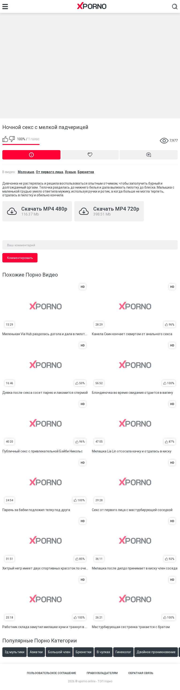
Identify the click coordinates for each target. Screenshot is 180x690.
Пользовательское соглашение (51, 673)
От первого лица (49, 172)
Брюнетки (86, 172)
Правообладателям (102, 673)
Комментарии (149, 154)
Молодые (26, 172)
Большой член (59, 652)
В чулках (103, 652)
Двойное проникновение (156, 652)
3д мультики (14, 652)
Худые (70, 172)
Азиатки (36, 652)
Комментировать (20, 258)
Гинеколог (123, 652)
